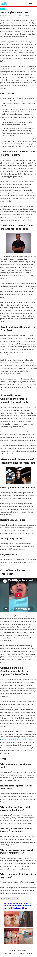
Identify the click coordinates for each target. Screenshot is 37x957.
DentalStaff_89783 (6, 15)
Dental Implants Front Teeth (9, 898)
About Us (21, 954)
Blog (2, 9)
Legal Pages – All (9, 954)
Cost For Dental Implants (19, 950)
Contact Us (30, 954)
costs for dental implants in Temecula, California (18, 739)
